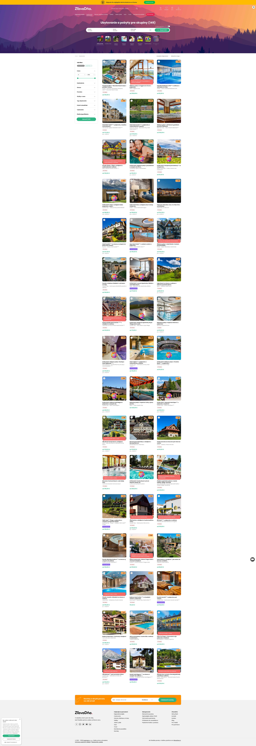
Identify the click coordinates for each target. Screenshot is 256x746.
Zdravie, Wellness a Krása (101, 14)
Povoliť (138, 9)
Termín (114, 29)
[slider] (77, 78)
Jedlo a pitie (118, 14)
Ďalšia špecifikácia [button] (82, 114)
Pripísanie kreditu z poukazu (150, 722)
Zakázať (131, 9)
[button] (11, 742)
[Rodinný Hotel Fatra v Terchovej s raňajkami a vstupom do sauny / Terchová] (114, 627)
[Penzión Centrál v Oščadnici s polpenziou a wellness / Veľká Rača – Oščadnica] (114, 589)
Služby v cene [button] (81, 96)
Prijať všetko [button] (11, 735)
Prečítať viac (15, 733)
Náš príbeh (175, 714)
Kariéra (174, 718)
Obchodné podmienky (148, 718)
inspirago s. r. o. (87, 740)
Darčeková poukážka (138, 14)
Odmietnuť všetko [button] (11, 739)
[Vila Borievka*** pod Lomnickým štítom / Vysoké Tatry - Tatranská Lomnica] (114, 666)
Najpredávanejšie (79, 14)
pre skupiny (80, 65)
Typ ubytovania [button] (81, 101)
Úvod (76, 56)
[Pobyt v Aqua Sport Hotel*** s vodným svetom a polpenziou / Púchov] (142, 236)
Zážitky (111, 14)
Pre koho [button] (79, 92)
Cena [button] (78, 71)
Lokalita (89, 29)
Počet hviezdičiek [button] (82, 105)
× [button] (19, 719)
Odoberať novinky (167, 700)
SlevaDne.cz (177, 740)
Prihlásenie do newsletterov (150, 720)
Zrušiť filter (88, 65)
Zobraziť (86, 119)
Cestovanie (89, 14)
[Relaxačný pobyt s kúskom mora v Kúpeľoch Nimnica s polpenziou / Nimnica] (169, 314)
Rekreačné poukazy (148, 714)
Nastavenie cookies (97, 742)
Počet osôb (133, 29)
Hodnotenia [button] (80, 83)
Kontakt (174, 716)
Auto (125, 14)
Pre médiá (175, 722)
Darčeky (151, 14)
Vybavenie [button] (80, 110)
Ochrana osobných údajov (83, 742)
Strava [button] (79, 87)
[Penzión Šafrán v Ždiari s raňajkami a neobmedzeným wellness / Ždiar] (114, 157)
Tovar (129, 14)
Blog (173, 720)
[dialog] (11, 731)
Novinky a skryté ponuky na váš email (94, 700)
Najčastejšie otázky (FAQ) (149, 716)
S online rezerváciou (161, 26)
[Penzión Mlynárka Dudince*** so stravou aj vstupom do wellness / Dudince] (114, 550)
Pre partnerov (176, 724)
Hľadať (163, 30)
